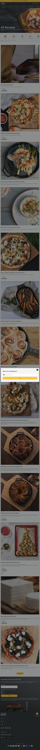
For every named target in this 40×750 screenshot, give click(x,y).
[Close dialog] (37, 370)
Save (20, 378)
